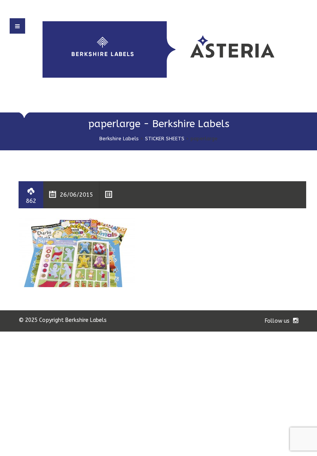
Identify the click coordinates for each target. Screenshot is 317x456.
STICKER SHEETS (164, 138)
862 (31, 200)
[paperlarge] (77, 252)
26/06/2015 (76, 194)
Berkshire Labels (119, 138)
